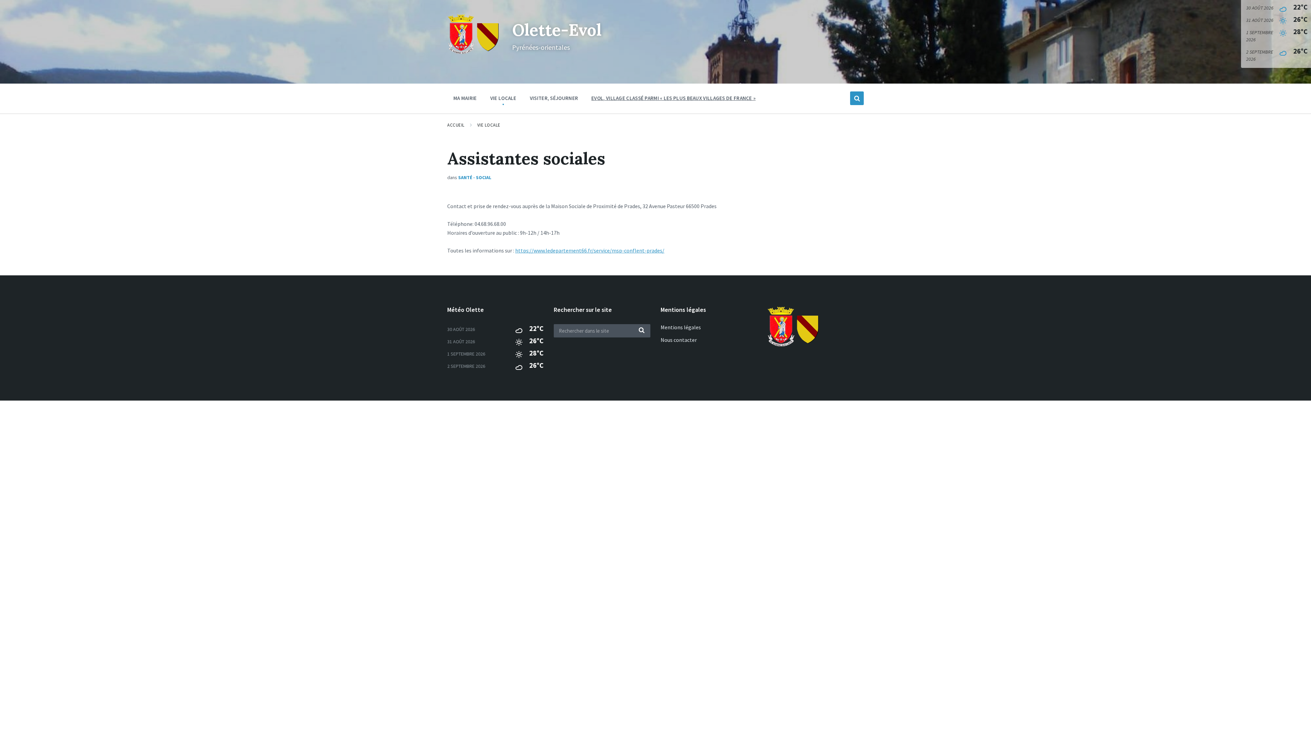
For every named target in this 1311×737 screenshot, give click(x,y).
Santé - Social (474, 177)
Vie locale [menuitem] (503, 98)
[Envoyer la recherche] (642, 331)
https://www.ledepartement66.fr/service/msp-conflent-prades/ (589, 250)
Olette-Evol (557, 29)
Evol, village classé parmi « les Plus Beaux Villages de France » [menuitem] (673, 98)
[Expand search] (857, 98)
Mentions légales (681, 327)
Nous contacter (679, 339)
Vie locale (489, 125)
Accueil (456, 125)
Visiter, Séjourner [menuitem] (554, 98)
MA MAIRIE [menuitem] (465, 98)
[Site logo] (474, 53)
